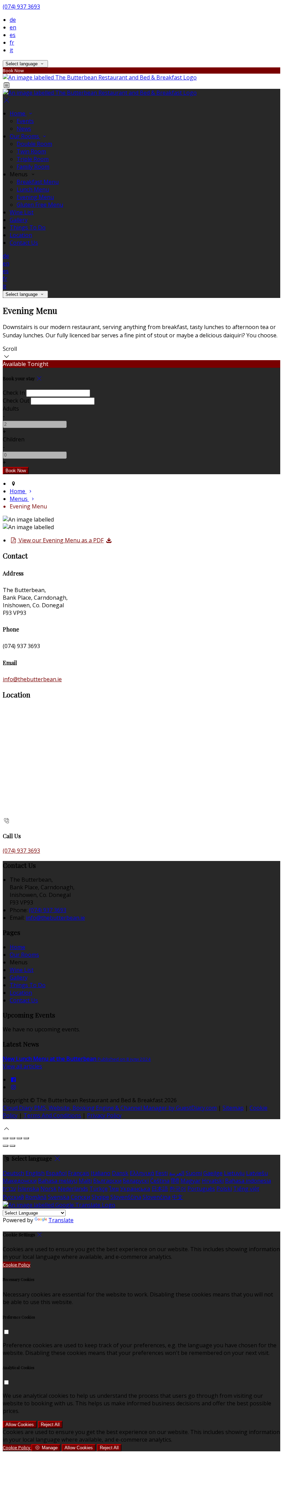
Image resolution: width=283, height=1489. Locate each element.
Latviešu (257, 1173)
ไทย (114, 1188)
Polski (224, 1188)
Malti (85, 1180)
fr (12, 42)
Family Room (33, 166)
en (13, 27)
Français (78, 1173)
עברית (9, 1188)
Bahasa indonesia (248, 1180)
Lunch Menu (33, 189)
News (24, 128)
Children (14, 439)
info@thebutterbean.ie (32, 679)
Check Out (16, 400)
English (35, 1173)
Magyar (190, 1180)
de (13, 20)
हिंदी (175, 1180)
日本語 (160, 1188)
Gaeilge (213, 1173)
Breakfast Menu (38, 182)
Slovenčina (156, 1197)
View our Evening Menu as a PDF (60, 540)
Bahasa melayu (57, 1180)
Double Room (34, 144)
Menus (19, 499)
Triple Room (33, 159)
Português (201, 1188)
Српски (80, 1197)
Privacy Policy (104, 1115)
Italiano (100, 1173)
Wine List (21, 212)
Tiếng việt (246, 1188)
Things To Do (28, 227)
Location (21, 235)
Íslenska (28, 1188)
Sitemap (233, 1108)
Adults (11, 408)
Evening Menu (35, 197)
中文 (177, 1197)
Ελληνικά (142, 1173)
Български (107, 1180)
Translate (61, 1220)
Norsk (48, 1188)
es (13, 35)
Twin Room (31, 151)
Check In (14, 392)
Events (25, 121)
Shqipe (100, 1197)
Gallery (19, 220)
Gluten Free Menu (40, 204)
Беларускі (136, 1180)
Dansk (120, 1173)
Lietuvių (234, 1173)
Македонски (20, 1180)
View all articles (22, 1066)
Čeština (159, 1180)
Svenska (58, 1197)
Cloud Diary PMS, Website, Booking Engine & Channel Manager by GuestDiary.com (110, 1108)
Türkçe (98, 1188)
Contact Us (24, 242)
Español (56, 1173)
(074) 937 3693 (21, 6)
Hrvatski (213, 1180)
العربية (176, 1173)
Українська (135, 1188)
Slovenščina (125, 1197)
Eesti (161, 1173)
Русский (13, 1197)
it (11, 50)
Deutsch (13, 1173)
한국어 (177, 1188)
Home (18, 113)
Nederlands (73, 1188)
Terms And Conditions (52, 1115)
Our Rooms (25, 136)
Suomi (194, 1173)
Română (36, 1197)
